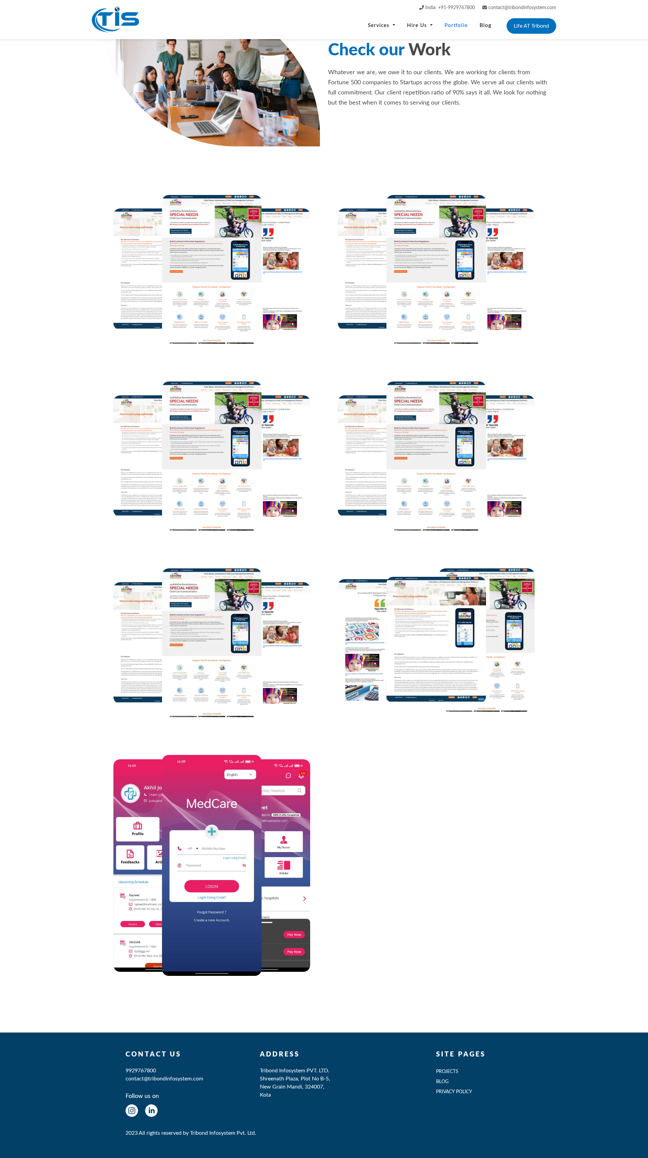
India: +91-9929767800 (449, 7)
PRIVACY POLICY (454, 1092)
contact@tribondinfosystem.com (522, 7)
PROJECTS (447, 1071)
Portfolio (456, 25)
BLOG (442, 1081)
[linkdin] (151, 1110)
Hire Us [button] (418, 25)
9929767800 (141, 1070)
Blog (485, 25)
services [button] (379, 25)
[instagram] (132, 1110)
